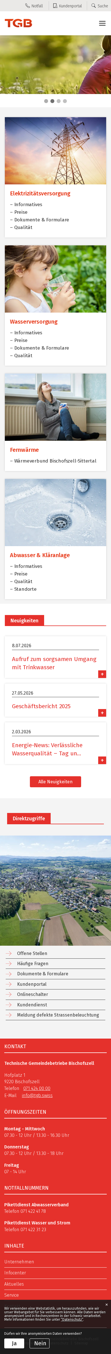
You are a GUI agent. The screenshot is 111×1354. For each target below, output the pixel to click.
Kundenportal (31, 984)
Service (11, 1295)
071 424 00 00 (36, 1088)
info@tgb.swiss (37, 1095)
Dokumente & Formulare (42, 973)
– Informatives (26, 205)
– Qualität (21, 227)
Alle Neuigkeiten (55, 781)
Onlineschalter (32, 994)
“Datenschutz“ (72, 1320)
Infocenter (15, 1272)
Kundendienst (32, 1005)
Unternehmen (19, 1261)
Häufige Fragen (32, 963)
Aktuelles (14, 1284)
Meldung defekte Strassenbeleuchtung (58, 1015)
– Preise (18, 212)
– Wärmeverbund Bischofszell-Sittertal (53, 461)
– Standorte (23, 589)
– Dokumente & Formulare (39, 220)
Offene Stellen (32, 953)
